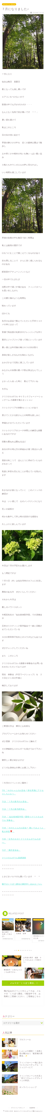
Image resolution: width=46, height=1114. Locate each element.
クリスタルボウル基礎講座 (14, 858)
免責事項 (32, 1107)
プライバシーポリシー (18, 1107)
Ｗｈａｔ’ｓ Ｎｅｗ (9, 4)
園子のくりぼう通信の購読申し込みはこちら (22, 884)
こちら (37, 996)
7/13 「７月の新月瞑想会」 (14, 809)
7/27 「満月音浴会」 (11, 850)
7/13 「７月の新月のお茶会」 (15, 801)
